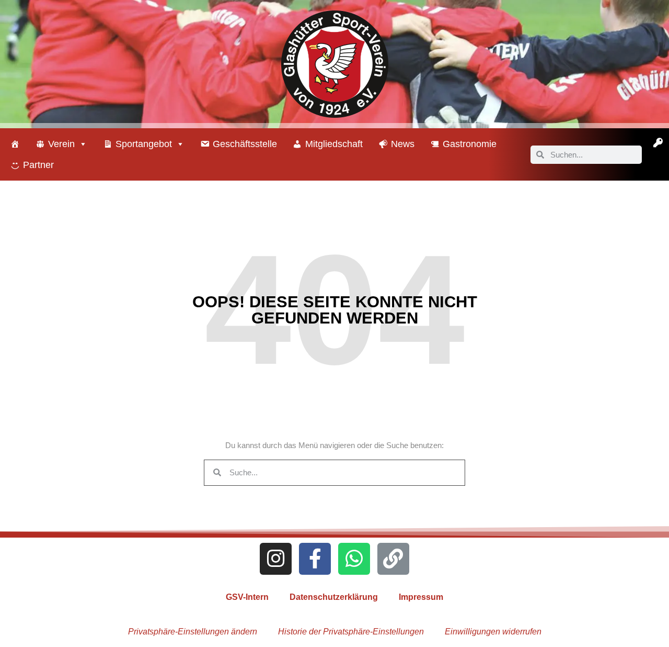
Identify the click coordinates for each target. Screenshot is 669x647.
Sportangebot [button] (144, 144)
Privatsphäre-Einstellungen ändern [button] (192, 631)
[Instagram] (276, 559)
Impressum (421, 597)
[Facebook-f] (315, 559)
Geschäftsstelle (245, 144)
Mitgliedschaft (334, 144)
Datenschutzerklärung (334, 597)
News (402, 144)
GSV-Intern (247, 597)
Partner (38, 165)
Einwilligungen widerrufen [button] (493, 631)
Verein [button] (61, 144)
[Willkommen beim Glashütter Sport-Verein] (15, 143)
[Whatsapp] (354, 559)
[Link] (393, 559)
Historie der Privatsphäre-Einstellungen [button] (351, 631)
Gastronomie (470, 144)
